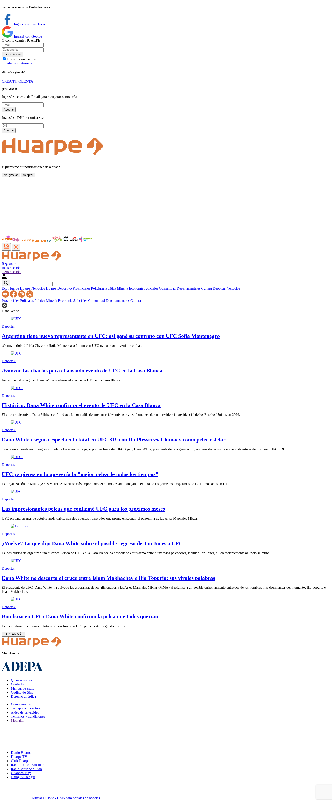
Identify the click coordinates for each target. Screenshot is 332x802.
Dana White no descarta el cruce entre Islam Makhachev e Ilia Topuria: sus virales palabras (108, 578)
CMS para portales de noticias (66, 798)
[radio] (74, 241)
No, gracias (11, 175)
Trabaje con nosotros (25, 708)
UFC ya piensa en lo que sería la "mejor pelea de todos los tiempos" (80, 474)
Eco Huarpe (10, 288)
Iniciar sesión (11, 268)
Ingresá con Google (27, 36)
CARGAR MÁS (13, 634)
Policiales (98, 288)
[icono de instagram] (22, 296)
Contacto (17, 684)
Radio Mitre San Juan (26, 769)
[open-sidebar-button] (6, 247)
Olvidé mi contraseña (17, 63)
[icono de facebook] (14, 296)
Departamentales (188, 288)
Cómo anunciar (22, 704)
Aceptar (9, 109)
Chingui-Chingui (23, 777)
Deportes (219, 288)
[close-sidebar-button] (16, 247)
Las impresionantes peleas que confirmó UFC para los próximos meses (83, 509)
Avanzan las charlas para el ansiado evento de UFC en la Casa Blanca (82, 371)
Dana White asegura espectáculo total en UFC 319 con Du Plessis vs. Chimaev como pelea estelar (114, 440)
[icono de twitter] (29, 296)
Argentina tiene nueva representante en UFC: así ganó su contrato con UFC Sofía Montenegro (111, 336)
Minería (122, 288)
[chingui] (57, 241)
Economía (136, 288)
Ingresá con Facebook (29, 24)
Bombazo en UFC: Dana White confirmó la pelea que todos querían (80, 616)
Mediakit (17, 720)
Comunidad (167, 288)
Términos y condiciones (28, 716)
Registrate (9, 264)
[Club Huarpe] (16, 241)
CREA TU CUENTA (17, 81)
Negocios (233, 288)
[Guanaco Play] (85, 241)
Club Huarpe (20, 761)
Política (110, 288)
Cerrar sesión (11, 272)
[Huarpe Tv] (41, 241)
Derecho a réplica (23, 696)
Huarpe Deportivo (59, 288)
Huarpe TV (19, 757)
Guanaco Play (21, 773)
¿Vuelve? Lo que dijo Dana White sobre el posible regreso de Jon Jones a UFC (92, 543)
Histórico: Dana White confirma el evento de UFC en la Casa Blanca (81, 405)
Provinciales (81, 288)
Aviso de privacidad (25, 712)
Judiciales (151, 288)
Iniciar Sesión (12, 54)
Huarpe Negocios (32, 288)
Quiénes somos (22, 680)
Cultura (206, 288)
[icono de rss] (6, 296)
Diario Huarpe (21, 752)
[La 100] (66, 241)
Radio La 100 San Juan (27, 765)
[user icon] (4, 278)
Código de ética (22, 692)
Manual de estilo (22, 688)
